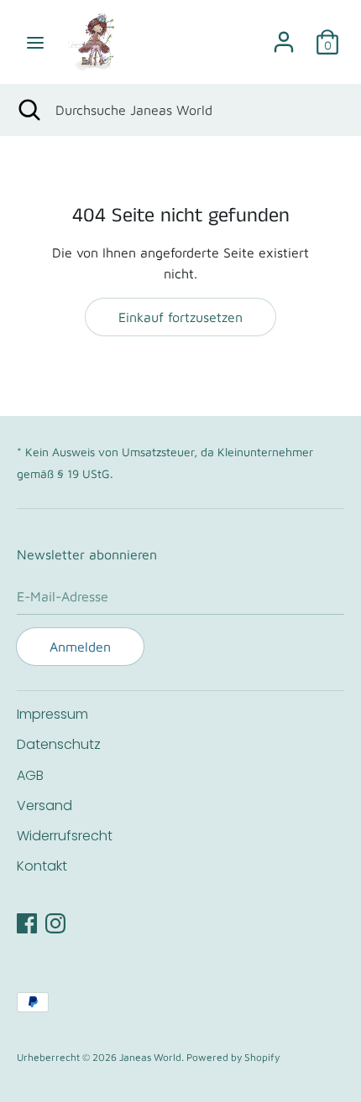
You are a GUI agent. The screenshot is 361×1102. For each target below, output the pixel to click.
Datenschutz (59, 744)
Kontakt (42, 866)
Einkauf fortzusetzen (180, 317)
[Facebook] (27, 920)
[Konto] (284, 35)
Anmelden (80, 646)
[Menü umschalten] (35, 42)
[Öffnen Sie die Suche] (28, 109)
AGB (30, 775)
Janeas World (150, 1057)
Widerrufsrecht (64, 835)
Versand (44, 805)
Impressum (52, 714)
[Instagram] (55, 920)
